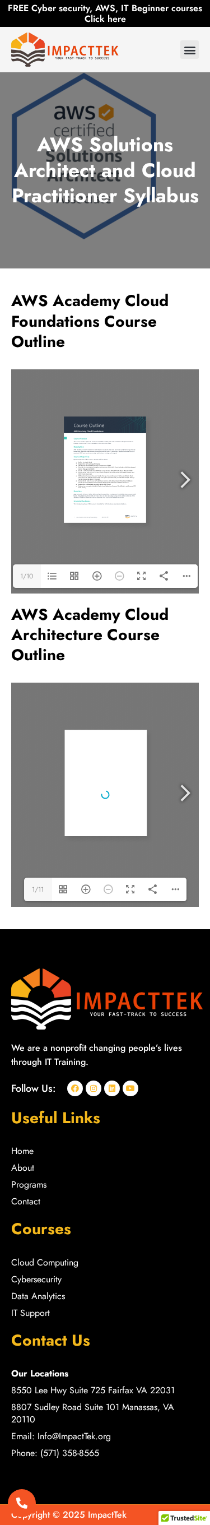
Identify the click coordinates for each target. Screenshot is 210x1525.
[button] (189, 49)
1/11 (38, 889)
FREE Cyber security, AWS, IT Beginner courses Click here (105, 13)
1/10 (26, 576)
